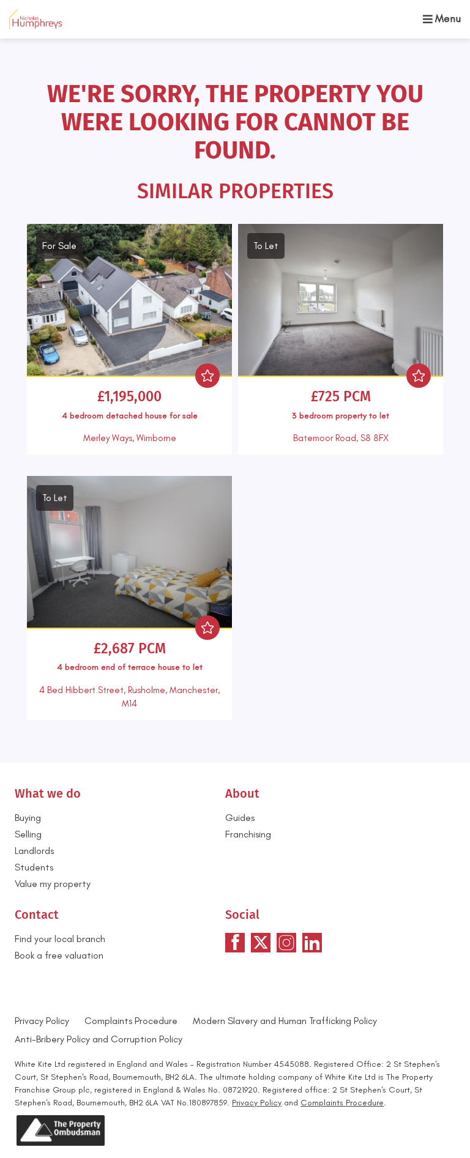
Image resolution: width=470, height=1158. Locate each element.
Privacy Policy (42, 1020)
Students (34, 867)
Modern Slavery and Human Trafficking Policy (285, 1020)
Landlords (34, 850)
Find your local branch (60, 939)
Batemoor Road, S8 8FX (341, 438)
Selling (28, 834)
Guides (240, 817)
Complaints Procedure (130, 1020)
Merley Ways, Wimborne (129, 438)
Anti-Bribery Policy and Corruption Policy (100, 1039)
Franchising (248, 834)
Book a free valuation (59, 955)
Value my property (53, 883)
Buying (28, 817)
